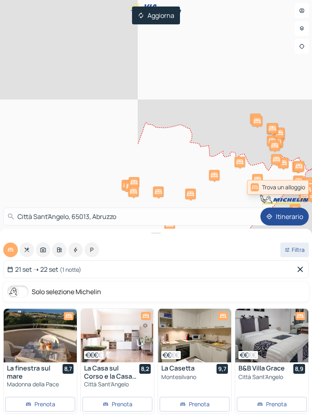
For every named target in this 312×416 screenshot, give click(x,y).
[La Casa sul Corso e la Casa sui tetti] (117, 335)
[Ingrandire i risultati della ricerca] (156, 233)
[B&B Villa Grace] (271, 335)
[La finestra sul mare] (40, 335)
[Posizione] (302, 46)
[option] (10, 250)
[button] (239, 162)
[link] (289, 187)
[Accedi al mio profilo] (302, 10)
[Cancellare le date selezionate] (301, 269)
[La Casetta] (194, 335)
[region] (40, 335)
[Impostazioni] (302, 28)
